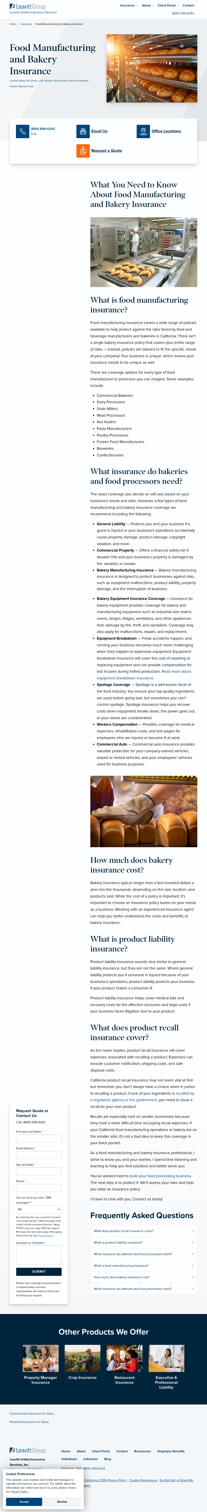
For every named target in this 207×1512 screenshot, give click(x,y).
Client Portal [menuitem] (167, 5)
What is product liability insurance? (118, 1243)
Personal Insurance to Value (29, 1422)
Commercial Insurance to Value (32, 1414)
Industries (90, 1459)
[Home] (28, 1450)
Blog (107, 1459)
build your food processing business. (161, 1176)
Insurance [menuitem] (127, 5)
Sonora (72, 80)
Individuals (69, 1459)
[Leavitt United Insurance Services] (28, 6)
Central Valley (17, 80)
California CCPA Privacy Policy (105, 1480)
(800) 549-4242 (94, 1469)
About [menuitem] (146, 5)
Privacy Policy (19, 1491)
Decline (62, 1501)
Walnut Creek (26, 86)
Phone (21, 1181)
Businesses (142, 1451)
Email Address (26, 1148)
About (81, 1451)
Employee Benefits (171, 1451)
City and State (25, 1165)
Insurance (26, 24)
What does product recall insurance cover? (124, 1231)
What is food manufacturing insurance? (121, 1266)
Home (13, 24)
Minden (48, 80)
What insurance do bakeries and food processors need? (133, 1254)
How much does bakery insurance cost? (122, 1277)
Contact (122, 1451)
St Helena (82, 80)
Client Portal (101, 1451)
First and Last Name (29, 1131)
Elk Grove (31, 80)
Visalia (13, 86)
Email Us (67, 1469)
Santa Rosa (60, 80)
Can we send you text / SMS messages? (33, 1200)
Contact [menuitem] (188, 5)
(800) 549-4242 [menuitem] (183, 13)
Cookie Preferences (143, 1480)
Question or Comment (31, 1243)
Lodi (40, 80)
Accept (24, 1501)
